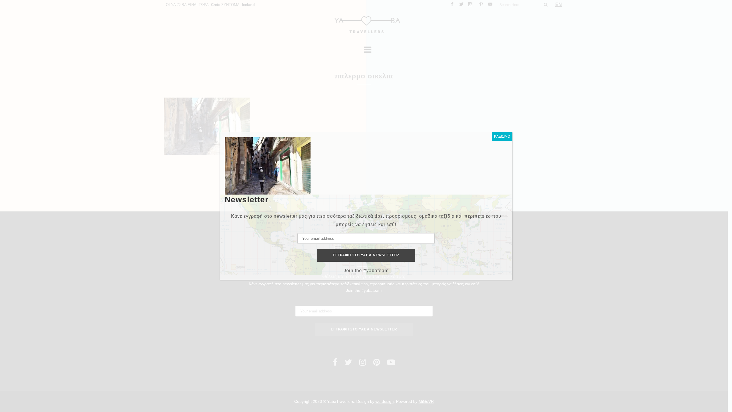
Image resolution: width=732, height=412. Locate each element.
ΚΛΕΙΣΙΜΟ (502, 136)
